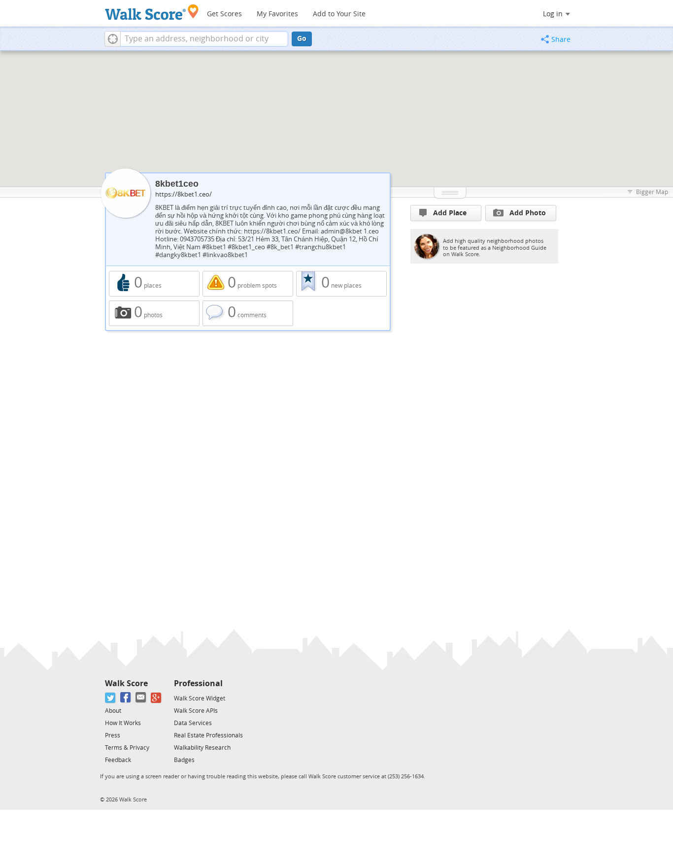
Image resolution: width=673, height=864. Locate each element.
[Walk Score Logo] (152, 12)
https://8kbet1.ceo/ (183, 194)
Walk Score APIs (196, 710)
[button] (112, 39)
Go (301, 38)
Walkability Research (202, 747)
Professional (198, 683)
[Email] (141, 697)
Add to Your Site (339, 14)
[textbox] (204, 39)
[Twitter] (110, 697)
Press (112, 735)
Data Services (193, 723)
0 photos (154, 313)
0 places (154, 283)
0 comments (248, 313)
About (113, 710)
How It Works (123, 723)
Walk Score (126, 683)
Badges (184, 760)
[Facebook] (126, 697)
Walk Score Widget (199, 698)
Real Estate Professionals (208, 735)
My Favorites (277, 14)
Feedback (118, 760)
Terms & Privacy (127, 747)
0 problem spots (248, 283)
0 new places (341, 283)
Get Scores (224, 14)
